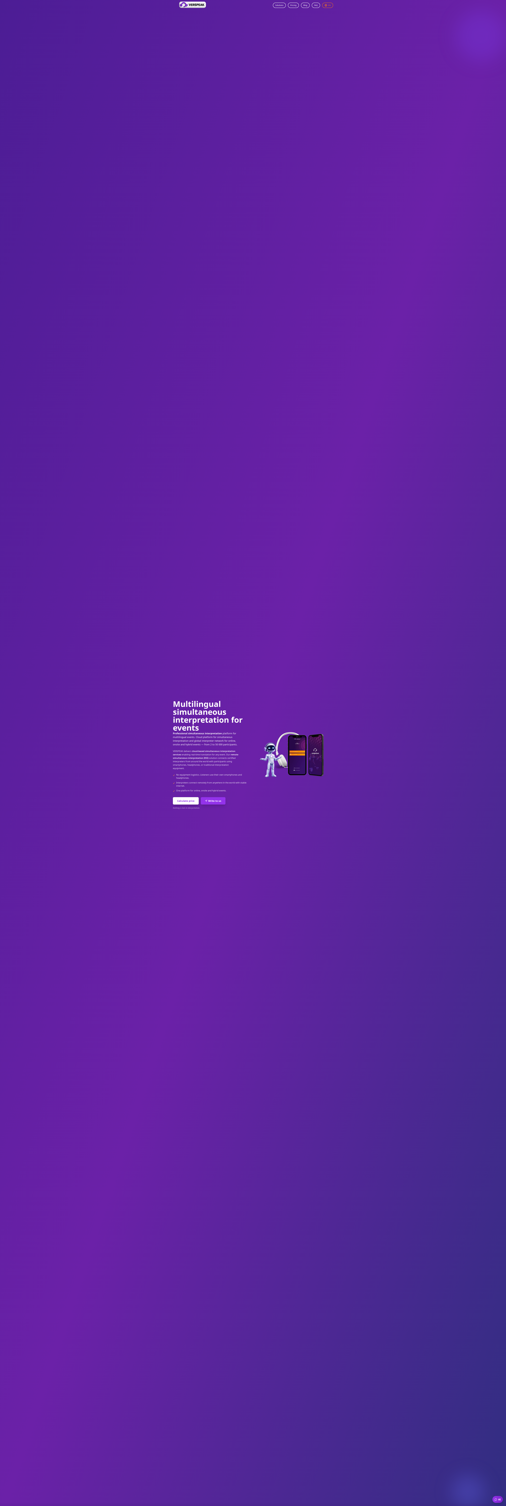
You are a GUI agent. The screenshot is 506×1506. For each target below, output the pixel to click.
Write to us (214, 800)
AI (499, 1499)
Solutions (279, 5)
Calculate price (185, 800)
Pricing (293, 5)
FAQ (316, 5)
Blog (305, 5)
